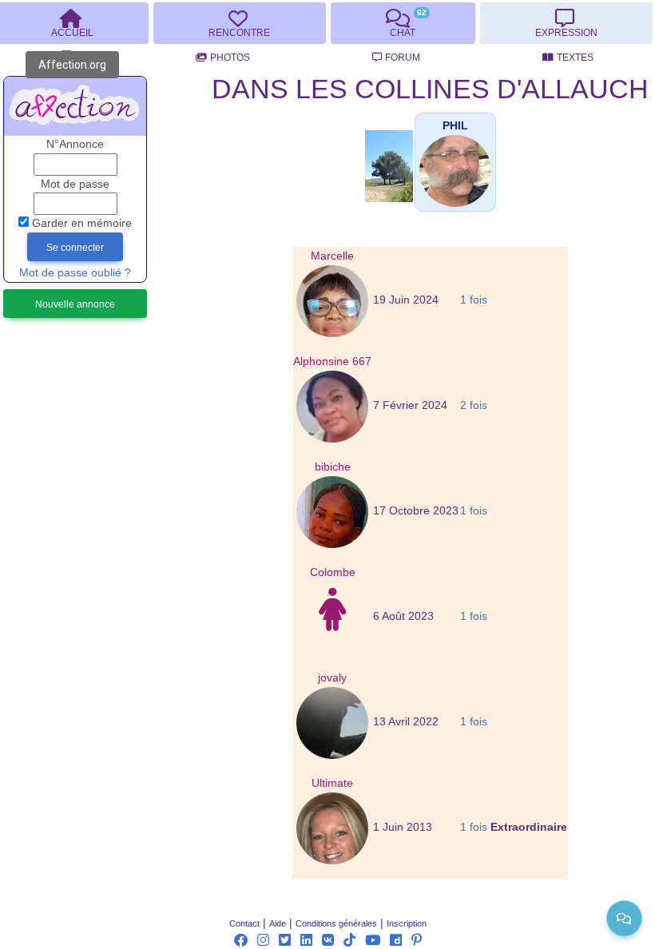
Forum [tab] (402, 57)
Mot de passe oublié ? (75, 273)
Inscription (407, 923)
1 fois (473, 300)
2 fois (473, 405)
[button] (455, 126)
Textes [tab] (575, 57)
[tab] (239, 23)
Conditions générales (336, 923)
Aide (277, 923)
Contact (244, 923)
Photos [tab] (230, 57)
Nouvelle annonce (75, 304)
